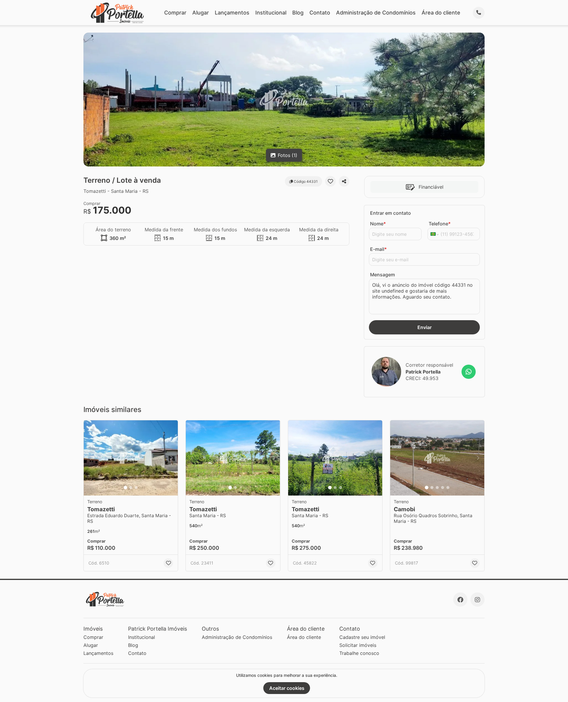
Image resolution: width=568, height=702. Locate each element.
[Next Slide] (171, 458)
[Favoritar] (330, 181)
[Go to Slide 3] (136, 487)
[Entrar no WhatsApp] (469, 372)
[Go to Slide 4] (442, 487)
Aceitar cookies (286, 688)
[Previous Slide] (90, 458)
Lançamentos (232, 12)
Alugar (200, 12)
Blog (298, 12)
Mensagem (382, 275)
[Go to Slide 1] (125, 487)
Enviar (424, 327)
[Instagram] (477, 599)
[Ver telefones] (479, 13)
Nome (378, 224)
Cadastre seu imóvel (362, 637)
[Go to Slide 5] (447, 487)
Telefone (440, 224)
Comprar (175, 12)
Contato (319, 12)
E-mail (378, 249)
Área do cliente (441, 12)
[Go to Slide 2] (130, 487)
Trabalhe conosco (359, 653)
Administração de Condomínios (376, 12)
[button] (131, 458)
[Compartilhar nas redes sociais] (344, 181)
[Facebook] (460, 599)
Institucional (270, 12)
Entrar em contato (390, 213)
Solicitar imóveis (357, 645)
